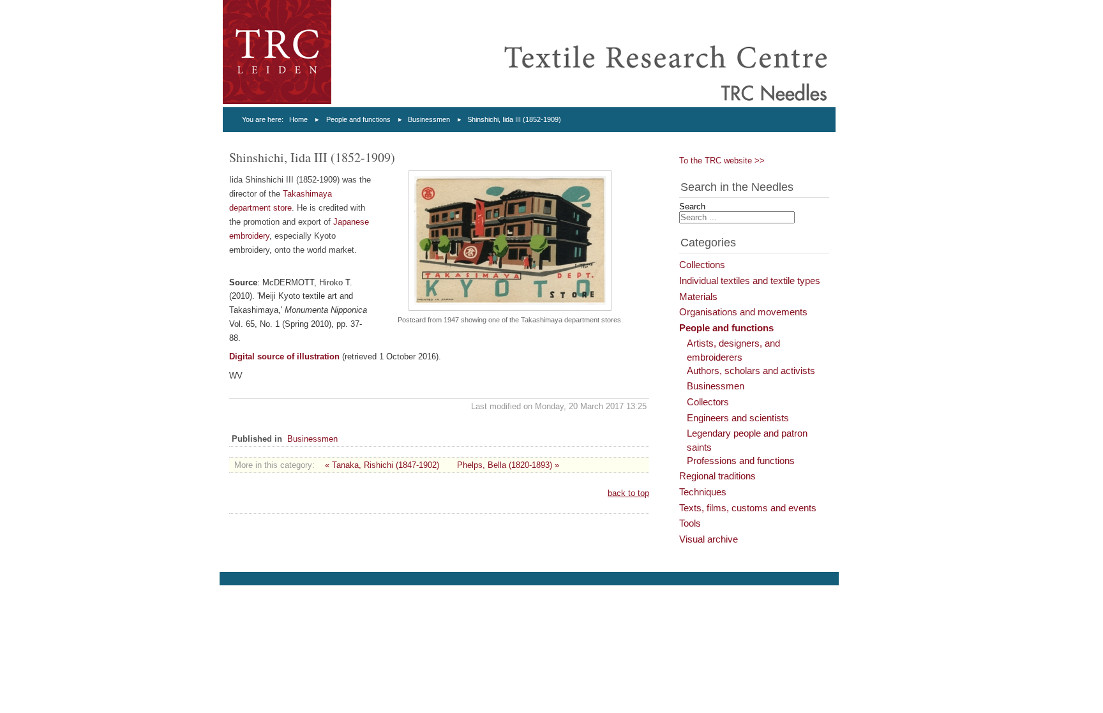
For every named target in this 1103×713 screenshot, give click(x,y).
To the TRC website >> (722, 160)
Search (692, 206)
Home (298, 119)
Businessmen (429, 119)
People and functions (358, 119)
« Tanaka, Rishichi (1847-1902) (382, 465)
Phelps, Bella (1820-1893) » (508, 465)
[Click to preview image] (510, 308)
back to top (628, 493)
